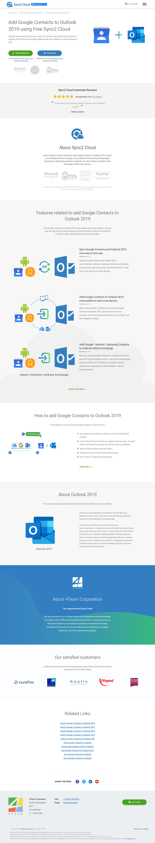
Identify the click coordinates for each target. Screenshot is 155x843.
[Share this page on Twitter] (84, 781)
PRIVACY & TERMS (141, 829)
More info (85, 467)
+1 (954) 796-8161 (71, 799)
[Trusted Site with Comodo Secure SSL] (52, 70)
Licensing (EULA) (57, 58)
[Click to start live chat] (132, 4)
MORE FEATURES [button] (76, 389)
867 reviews (97, 97)
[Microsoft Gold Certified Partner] (20, 70)
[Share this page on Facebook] (77, 781)
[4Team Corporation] (15, 806)
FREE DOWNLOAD (22, 53)
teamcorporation (70, 803)
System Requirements (21, 61)
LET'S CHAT (136, 802)
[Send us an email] (97, 781)
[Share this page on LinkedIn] (90, 781)
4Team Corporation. (27, 829)
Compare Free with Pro (50, 61)
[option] (22, 682)
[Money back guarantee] (35, 70)
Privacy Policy (25, 58)
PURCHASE (51, 53)
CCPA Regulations (129, 839)
